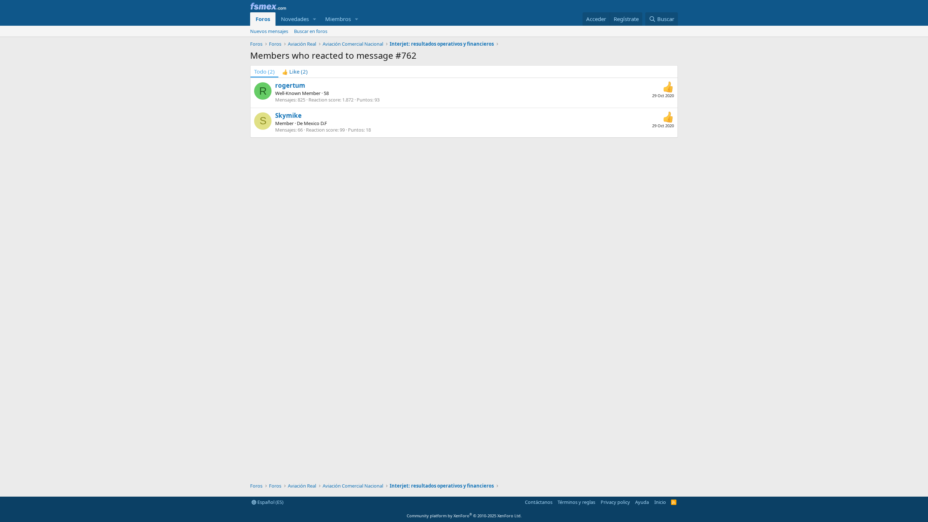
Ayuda (642, 502)
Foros (263, 18)
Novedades (295, 18)
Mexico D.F (315, 123)
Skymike (288, 115)
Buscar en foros (310, 31)
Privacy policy (615, 502)
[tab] (294, 72)
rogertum (290, 85)
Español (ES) (269, 502)
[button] (315, 19)
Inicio (660, 502)
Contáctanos (538, 502)
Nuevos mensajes (269, 31)
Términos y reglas (576, 502)
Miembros (338, 18)
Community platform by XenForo (464, 515)
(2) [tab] (264, 71)
